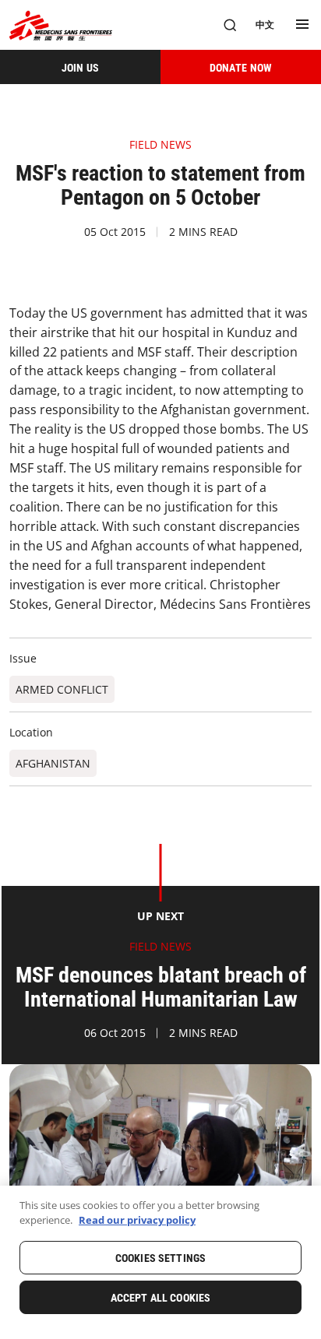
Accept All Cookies (161, 1298)
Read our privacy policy (137, 1220)
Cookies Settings (160, 1258)
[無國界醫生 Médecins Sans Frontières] (60, 25)
